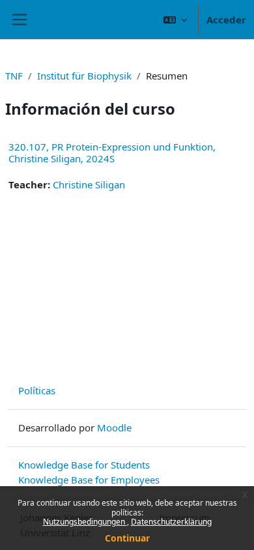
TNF (14, 75)
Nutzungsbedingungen (85, 521)
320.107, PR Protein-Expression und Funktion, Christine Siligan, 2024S (112, 152)
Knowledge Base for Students (84, 464)
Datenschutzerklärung (171, 521)
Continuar (127, 538)
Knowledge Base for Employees (89, 479)
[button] (175, 19)
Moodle (114, 427)
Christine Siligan (89, 184)
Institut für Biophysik (84, 75)
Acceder (226, 19)
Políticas (36, 390)
